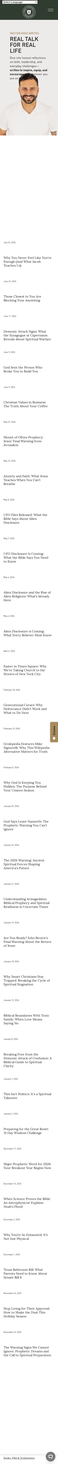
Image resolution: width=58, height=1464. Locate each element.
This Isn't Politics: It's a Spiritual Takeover (27, 1096)
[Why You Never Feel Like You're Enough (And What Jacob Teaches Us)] (29, 235)
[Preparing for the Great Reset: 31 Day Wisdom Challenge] (29, 1107)
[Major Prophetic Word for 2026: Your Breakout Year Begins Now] (29, 1142)
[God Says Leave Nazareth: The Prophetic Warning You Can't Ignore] (29, 799)
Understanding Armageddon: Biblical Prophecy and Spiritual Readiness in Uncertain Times (26, 903)
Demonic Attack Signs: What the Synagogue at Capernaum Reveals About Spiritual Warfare (27, 335)
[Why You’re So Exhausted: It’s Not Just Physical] (29, 1214)
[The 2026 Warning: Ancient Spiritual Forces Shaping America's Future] (29, 838)
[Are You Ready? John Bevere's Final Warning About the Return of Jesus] (29, 916)
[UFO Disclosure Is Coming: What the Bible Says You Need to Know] (29, 531)
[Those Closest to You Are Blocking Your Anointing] (29, 274)
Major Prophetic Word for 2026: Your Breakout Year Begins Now (27, 1166)
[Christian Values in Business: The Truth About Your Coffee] (29, 380)
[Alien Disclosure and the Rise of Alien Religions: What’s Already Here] (29, 570)
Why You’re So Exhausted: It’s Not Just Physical (26, 1236)
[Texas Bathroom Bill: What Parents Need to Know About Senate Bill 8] (29, 1247)
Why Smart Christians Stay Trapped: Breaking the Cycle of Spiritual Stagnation (27, 980)
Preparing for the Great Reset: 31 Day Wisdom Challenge (26, 1131)
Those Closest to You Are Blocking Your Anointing (22, 298)
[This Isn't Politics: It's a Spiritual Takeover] (29, 1073)
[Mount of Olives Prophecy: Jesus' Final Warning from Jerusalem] (29, 415)
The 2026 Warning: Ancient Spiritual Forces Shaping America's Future (24, 864)
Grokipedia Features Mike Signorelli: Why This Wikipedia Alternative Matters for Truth (26, 747)
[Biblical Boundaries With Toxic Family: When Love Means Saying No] (29, 993)
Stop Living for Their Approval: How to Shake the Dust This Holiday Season (27, 1312)
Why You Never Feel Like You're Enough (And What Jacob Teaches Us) (28, 261)
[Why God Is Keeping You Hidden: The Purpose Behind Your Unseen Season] (29, 760)
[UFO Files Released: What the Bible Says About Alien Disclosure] (29, 493)
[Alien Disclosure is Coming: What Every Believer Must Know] (29, 609)
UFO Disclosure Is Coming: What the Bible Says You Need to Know (26, 557)
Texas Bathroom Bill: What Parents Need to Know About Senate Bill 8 (25, 1273)
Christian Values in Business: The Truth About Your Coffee (26, 404)
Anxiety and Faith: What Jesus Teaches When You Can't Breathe (26, 480)
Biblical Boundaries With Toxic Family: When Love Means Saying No (26, 1019)
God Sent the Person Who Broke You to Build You (23, 369)
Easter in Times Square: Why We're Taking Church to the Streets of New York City (25, 670)
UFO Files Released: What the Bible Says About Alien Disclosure (25, 518)
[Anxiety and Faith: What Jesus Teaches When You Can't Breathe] (29, 454)
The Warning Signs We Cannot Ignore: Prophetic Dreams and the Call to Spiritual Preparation (27, 1351)
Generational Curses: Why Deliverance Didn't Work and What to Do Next (25, 709)
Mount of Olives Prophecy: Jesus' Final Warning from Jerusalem (24, 441)
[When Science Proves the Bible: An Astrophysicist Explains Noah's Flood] (29, 1177)
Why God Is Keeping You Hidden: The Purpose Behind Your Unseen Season (25, 786)
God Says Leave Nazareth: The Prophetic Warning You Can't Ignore (26, 825)
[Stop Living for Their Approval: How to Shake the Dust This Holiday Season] (29, 1286)
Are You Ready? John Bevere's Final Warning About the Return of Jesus (27, 941)
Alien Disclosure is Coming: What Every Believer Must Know (28, 633)
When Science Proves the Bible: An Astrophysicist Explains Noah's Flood (27, 1202)
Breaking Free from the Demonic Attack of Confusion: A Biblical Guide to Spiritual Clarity (28, 1060)
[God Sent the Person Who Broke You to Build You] (29, 346)
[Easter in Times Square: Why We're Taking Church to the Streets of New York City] (29, 644)
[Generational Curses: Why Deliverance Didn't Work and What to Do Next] (29, 683)
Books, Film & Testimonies (19, 1457)
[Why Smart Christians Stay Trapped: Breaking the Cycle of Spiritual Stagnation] (29, 954)
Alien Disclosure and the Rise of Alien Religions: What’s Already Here (27, 596)
